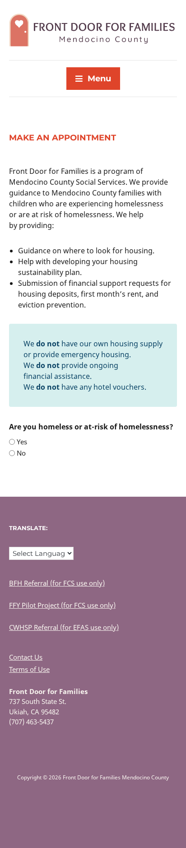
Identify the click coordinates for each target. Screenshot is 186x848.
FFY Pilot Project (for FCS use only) (62, 605)
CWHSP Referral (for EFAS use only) (64, 627)
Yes (22, 441)
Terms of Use (29, 669)
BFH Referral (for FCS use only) (57, 582)
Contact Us (25, 657)
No (21, 452)
